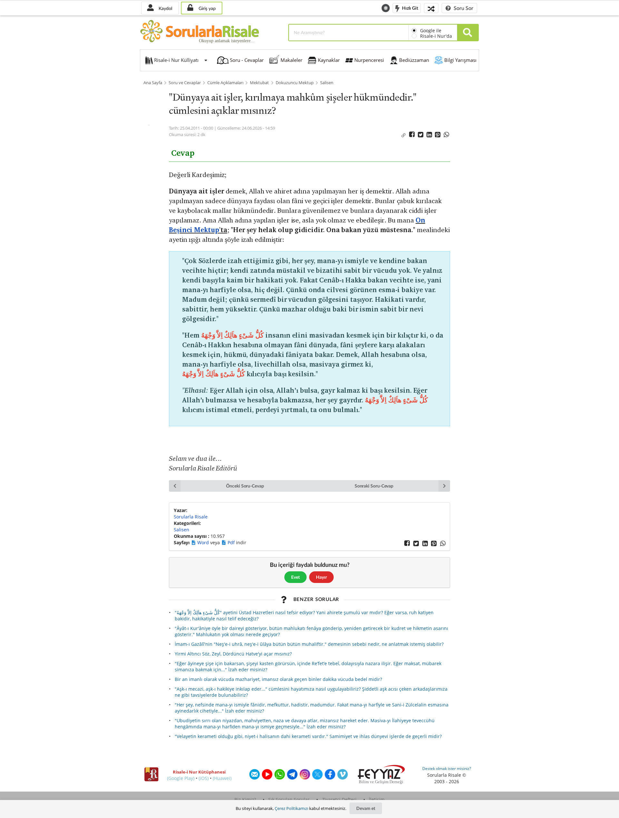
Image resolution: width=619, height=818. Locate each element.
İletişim (377, 799)
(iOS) (204, 778)
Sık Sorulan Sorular (289, 799)
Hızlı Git (409, 7)
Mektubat (259, 82)
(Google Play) (180, 778)
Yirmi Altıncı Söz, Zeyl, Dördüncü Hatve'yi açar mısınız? (233, 654)
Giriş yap (206, 8)
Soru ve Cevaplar (185, 82)
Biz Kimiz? (245, 799)
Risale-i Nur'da (436, 36)
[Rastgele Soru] (431, 8)
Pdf (232, 542)
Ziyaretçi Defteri (339, 799)
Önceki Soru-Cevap (245, 485)
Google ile (430, 30)
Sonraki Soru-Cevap (374, 485)
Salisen (326, 82)
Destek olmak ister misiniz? (446, 768)
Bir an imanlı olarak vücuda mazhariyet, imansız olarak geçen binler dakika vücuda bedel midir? (278, 679)
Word (203, 542)
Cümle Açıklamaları (225, 82)
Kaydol (164, 8)
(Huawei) (222, 778)
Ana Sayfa (152, 82)
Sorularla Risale (191, 517)
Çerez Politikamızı (291, 808)
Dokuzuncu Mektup (295, 82)
